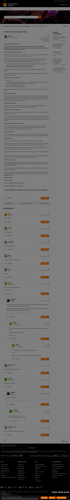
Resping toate (52, 497)
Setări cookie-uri (44, 497)
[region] (35, 498)
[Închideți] (68, 497)
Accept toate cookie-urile (61, 497)
